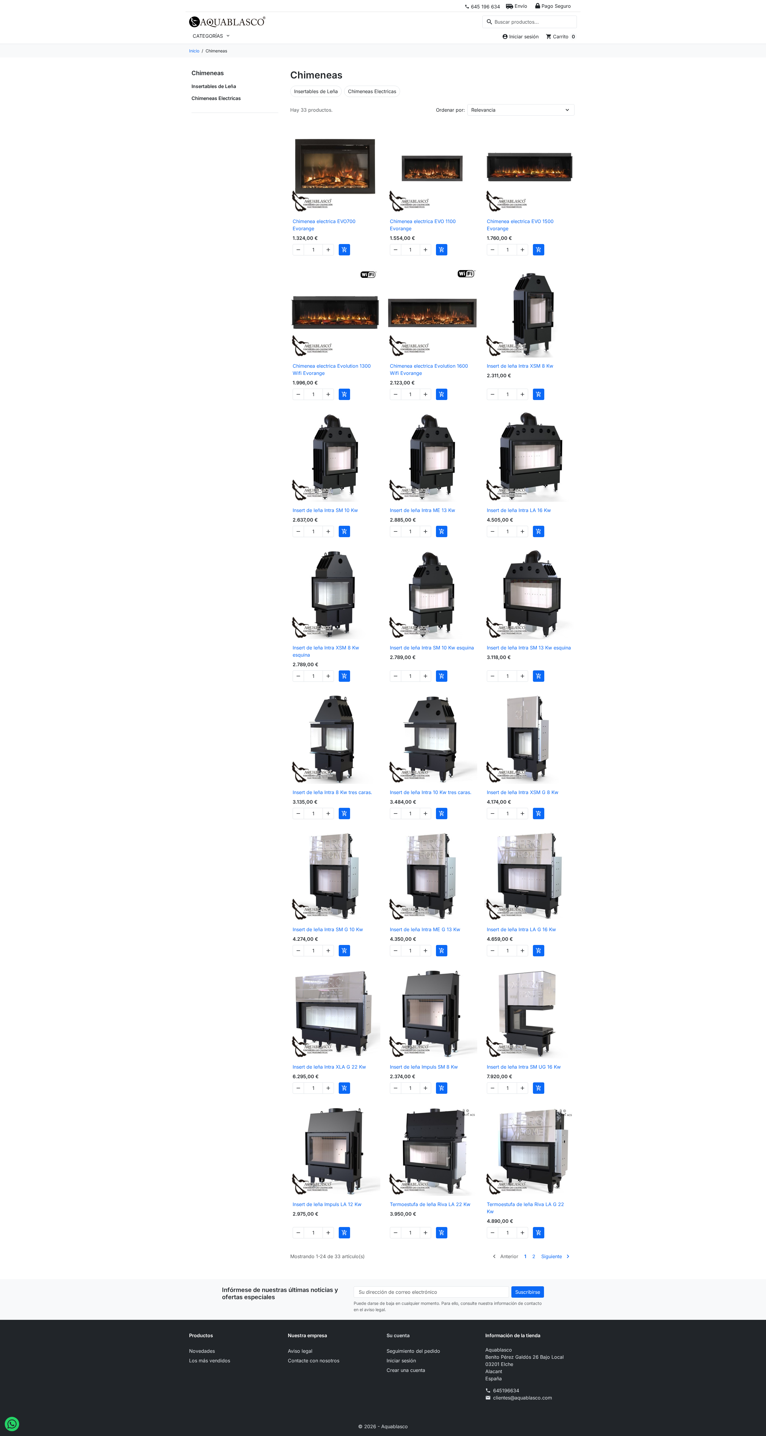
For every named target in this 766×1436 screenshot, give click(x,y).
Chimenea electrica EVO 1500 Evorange (520, 224)
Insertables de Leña (214, 86)
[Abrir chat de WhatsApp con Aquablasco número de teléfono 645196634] (12, 1423)
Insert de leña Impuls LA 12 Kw (327, 1204)
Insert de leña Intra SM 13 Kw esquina (529, 648)
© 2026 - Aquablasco (383, 1426)
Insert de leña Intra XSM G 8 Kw (522, 792)
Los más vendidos (209, 1361)
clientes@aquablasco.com (522, 1398)
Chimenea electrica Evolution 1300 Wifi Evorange (332, 369)
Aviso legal (300, 1351)
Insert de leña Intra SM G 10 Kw (328, 929)
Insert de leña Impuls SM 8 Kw (424, 1067)
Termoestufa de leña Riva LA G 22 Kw (525, 1207)
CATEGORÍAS (212, 36)
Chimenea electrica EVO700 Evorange (324, 224)
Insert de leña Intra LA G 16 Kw (521, 929)
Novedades (202, 1351)
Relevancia (483, 110)
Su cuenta (398, 1335)
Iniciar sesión (401, 1361)
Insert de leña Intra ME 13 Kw (422, 510)
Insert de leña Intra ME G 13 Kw (425, 929)
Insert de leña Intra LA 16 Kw (519, 510)
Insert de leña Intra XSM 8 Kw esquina (326, 651)
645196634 (506, 1390)
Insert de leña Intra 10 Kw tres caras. (431, 792)
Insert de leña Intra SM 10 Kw (325, 510)
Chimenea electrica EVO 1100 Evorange (423, 224)
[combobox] (529, 22)
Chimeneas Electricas (216, 98)
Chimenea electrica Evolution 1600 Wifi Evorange (429, 369)
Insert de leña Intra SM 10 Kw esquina (432, 648)
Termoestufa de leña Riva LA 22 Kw (430, 1204)
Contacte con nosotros (313, 1361)
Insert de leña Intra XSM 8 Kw (520, 366)
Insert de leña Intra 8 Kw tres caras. (332, 792)
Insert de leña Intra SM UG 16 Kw (524, 1067)
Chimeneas (208, 73)
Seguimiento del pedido (413, 1351)
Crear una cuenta (406, 1370)
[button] (516, 6)
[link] (482, 7)
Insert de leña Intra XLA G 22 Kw (329, 1067)
